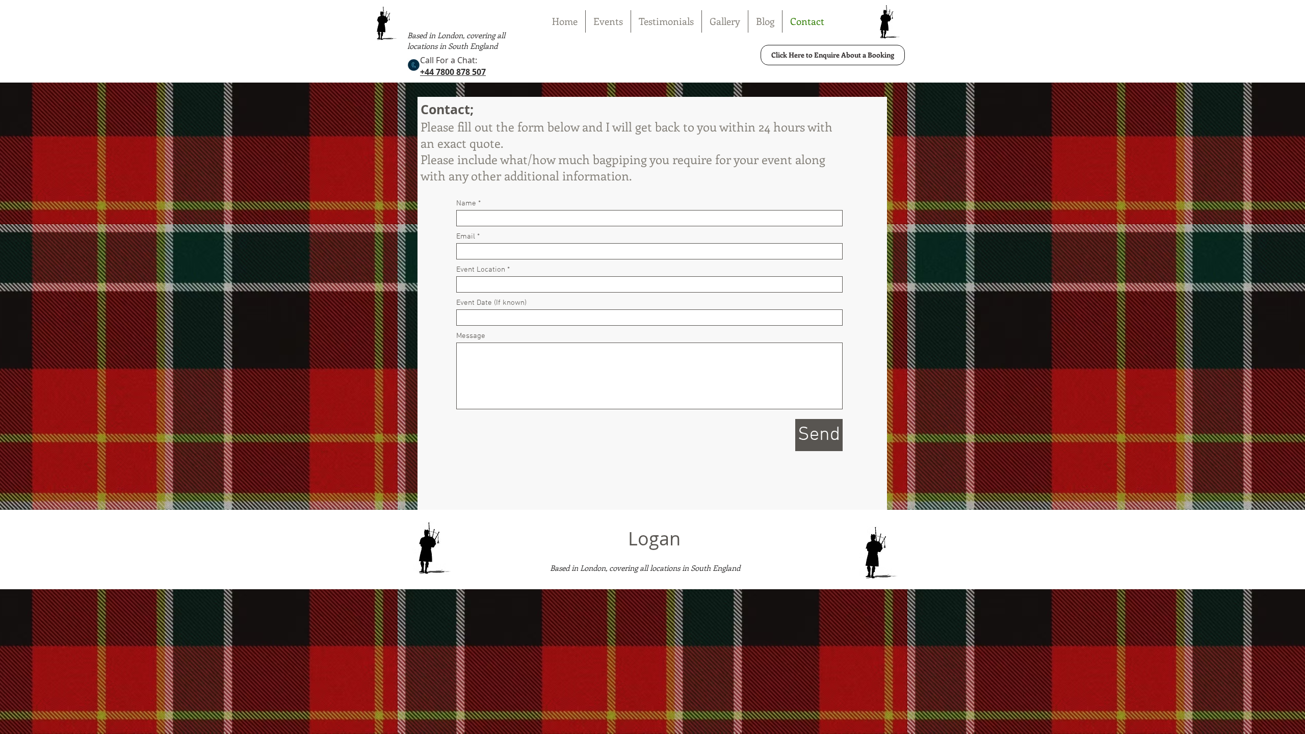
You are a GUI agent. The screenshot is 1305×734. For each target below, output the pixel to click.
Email (465, 237)
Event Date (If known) (491, 303)
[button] (608, 21)
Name (466, 203)
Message (470, 336)
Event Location (480, 270)
